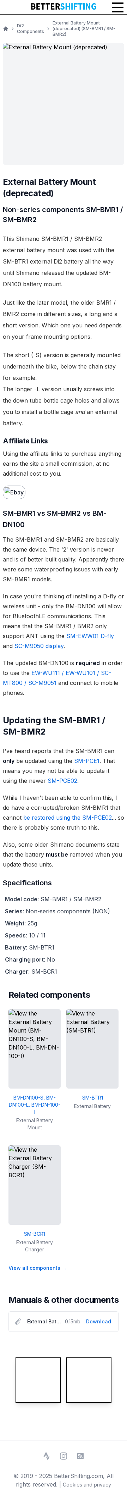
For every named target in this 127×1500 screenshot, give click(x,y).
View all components (37, 1268)
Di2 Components (30, 28)
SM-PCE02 (62, 780)
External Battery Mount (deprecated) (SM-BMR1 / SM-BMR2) (84, 28)
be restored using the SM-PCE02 (67, 817)
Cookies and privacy (87, 1485)
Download (98, 1321)
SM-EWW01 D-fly (90, 636)
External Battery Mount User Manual (44, 1321)
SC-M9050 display (39, 645)
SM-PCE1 (86, 760)
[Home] (5, 29)
